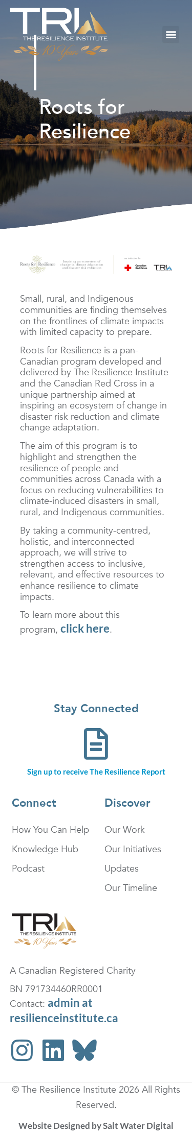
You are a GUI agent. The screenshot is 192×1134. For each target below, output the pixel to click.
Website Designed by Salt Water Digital (96, 1125)
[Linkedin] (53, 1050)
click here (85, 628)
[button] (170, 34)
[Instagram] (22, 1050)
